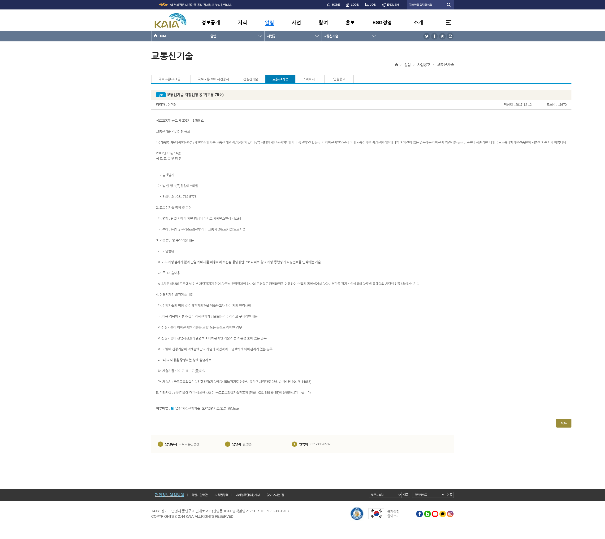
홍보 (350, 22)
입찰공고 (339, 79)
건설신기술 (250, 79)
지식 (242, 22)
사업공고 (272, 36)
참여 (323, 22)
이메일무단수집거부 (247, 495)
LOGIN (355, 4)
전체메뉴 (448, 22)
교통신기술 (331, 36)
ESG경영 (382, 22)
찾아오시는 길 (275, 495)
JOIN (373, 4)
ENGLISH (393, 4)
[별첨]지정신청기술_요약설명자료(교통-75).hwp (207, 408)
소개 (418, 22)
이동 (406, 494)
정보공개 (210, 22)
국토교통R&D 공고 (170, 79)
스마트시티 (310, 79)
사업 (296, 22)
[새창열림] (426, 36)
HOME (336, 4)
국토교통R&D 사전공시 (213, 79)
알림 (269, 22)
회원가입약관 (199, 495)
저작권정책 (221, 495)
